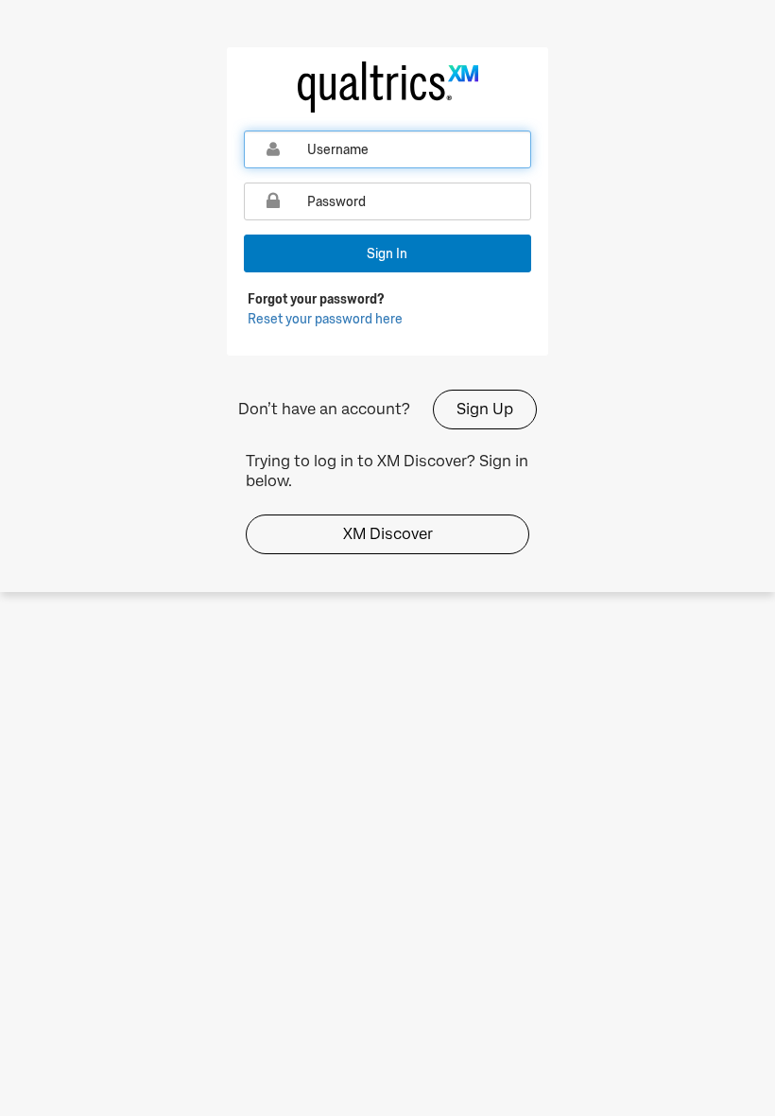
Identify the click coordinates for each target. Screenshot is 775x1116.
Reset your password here (325, 318)
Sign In (387, 253)
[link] (387, 87)
